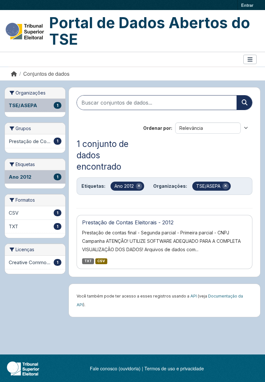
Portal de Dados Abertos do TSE (149, 31)
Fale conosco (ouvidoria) (115, 368)
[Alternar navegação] (250, 59)
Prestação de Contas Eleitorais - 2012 (128, 222)
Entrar (247, 5)
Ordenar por (157, 128)
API (193, 296)
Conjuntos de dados (46, 73)
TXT (88, 261)
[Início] (14, 73)
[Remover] (139, 186)
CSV (101, 261)
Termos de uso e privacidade (174, 368)
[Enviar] (244, 103)
